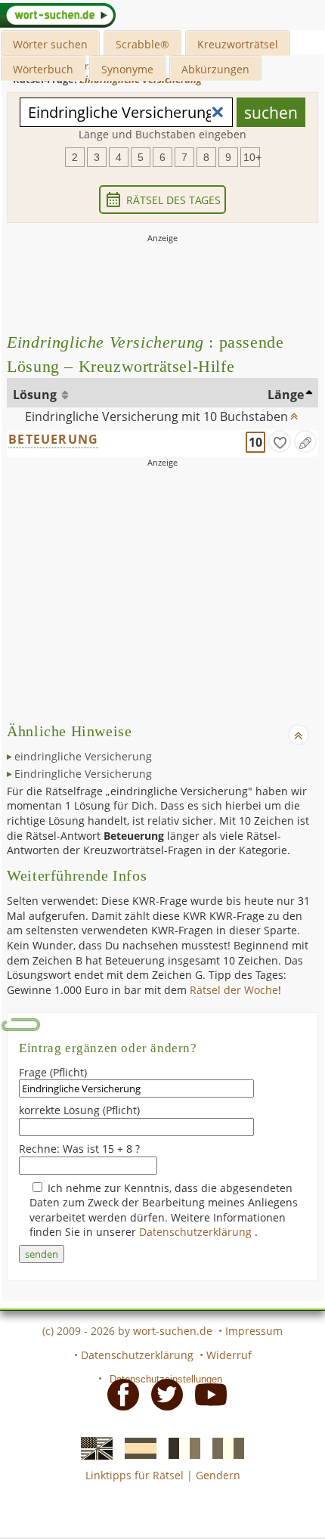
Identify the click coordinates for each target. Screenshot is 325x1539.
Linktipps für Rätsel (134, 1475)
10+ (251, 157)
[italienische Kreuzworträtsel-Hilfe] (223, 1447)
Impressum (254, 1331)
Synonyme (127, 69)
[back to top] (294, 413)
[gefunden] (279, 441)
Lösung (36, 394)
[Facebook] (118, 1394)
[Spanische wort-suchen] (136, 1447)
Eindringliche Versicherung (83, 773)
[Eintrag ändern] (305, 441)
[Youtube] (206, 1394)
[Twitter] (162, 1394)
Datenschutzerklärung (197, 1232)
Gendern (218, 1475)
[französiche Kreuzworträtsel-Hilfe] (179, 1447)
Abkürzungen (215, 69)
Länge (286, 394)
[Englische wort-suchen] (92, 1447)
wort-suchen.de (172, 1331)
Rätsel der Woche (234, 990)
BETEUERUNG (53, 439)
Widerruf (229, 1355)
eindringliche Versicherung (83, 756)
